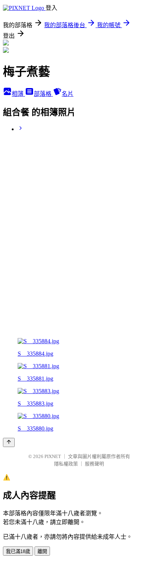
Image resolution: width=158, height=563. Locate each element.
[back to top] (9, 442)
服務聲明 (94, 463)
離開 (42, 551)
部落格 (43, 94)
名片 (67, 94)
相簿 (18, 94)
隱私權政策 (66, 463)
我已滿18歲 (18, 551)
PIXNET (52, 456)
